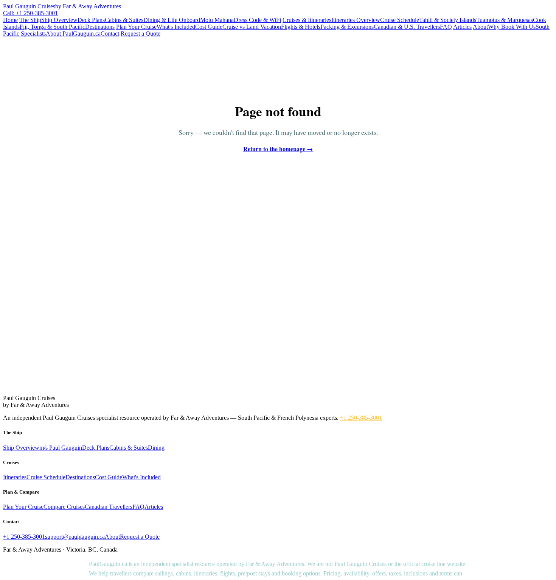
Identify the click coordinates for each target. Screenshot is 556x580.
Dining (156, 447)
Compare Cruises (64, 506)
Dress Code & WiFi (257, 20)
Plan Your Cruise (136, 26)
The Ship (30, 20)
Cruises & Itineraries (307, 20)
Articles (462, 26)
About (480, 26)
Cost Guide (208, 26)
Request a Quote (140, 33)
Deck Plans (91, 20)
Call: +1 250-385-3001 (30, 13)
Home (10, 20)
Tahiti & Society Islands (447, 20)
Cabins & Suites (124, 20)
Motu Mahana (217, 20)
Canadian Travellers (108, 506)
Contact (110, 33)
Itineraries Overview (355, 20)
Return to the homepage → (278, 148)
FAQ (446, 26)
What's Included (176, 26)
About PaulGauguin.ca (73, 33)
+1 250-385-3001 (361, 417)
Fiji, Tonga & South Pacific (52, 26)
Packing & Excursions (347, 26)
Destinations (100, 26)
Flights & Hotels (300, 26)
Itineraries (14, 477)
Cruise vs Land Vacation (251, 26)
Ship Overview (59, 20)
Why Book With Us (512, 26)
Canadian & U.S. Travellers (407, 26)
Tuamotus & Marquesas (504, 20)
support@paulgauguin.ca (75, 536)
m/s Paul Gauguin (60, 447)
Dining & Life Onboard (171, 20)
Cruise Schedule (399, 20)
